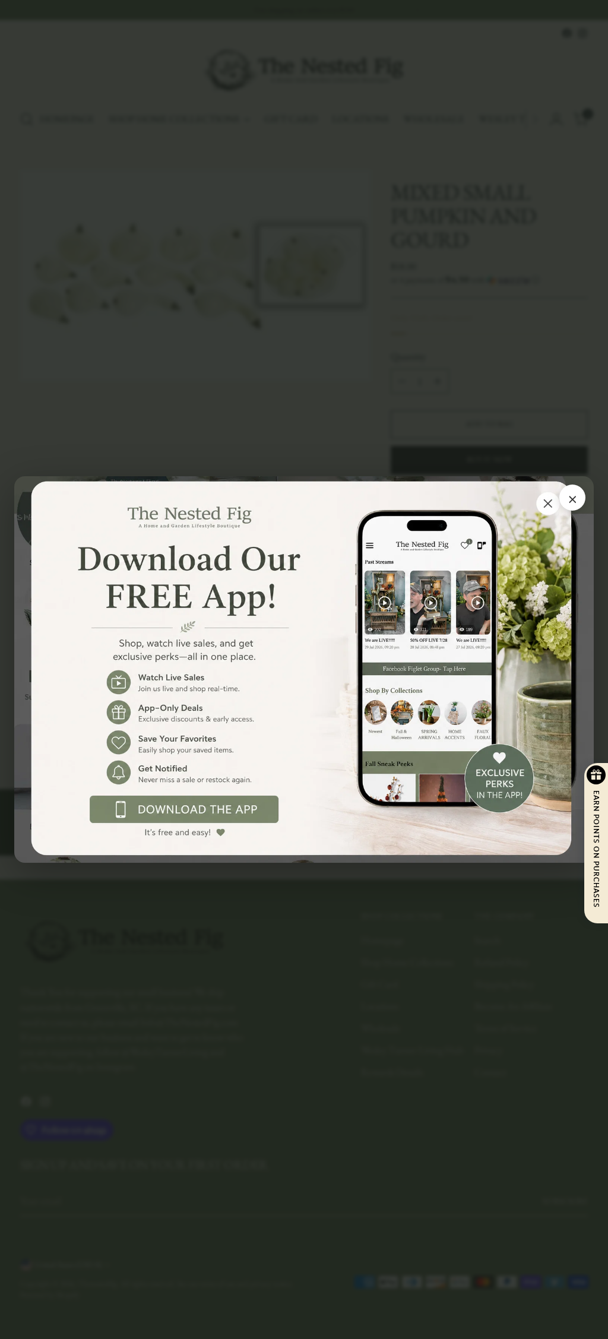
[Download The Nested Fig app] (304, 669)
